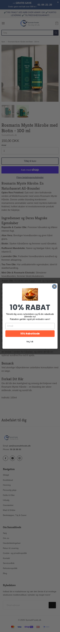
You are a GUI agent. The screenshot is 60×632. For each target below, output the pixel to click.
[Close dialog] (54, 286)
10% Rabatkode (30, 333)
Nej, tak (30, 341)
